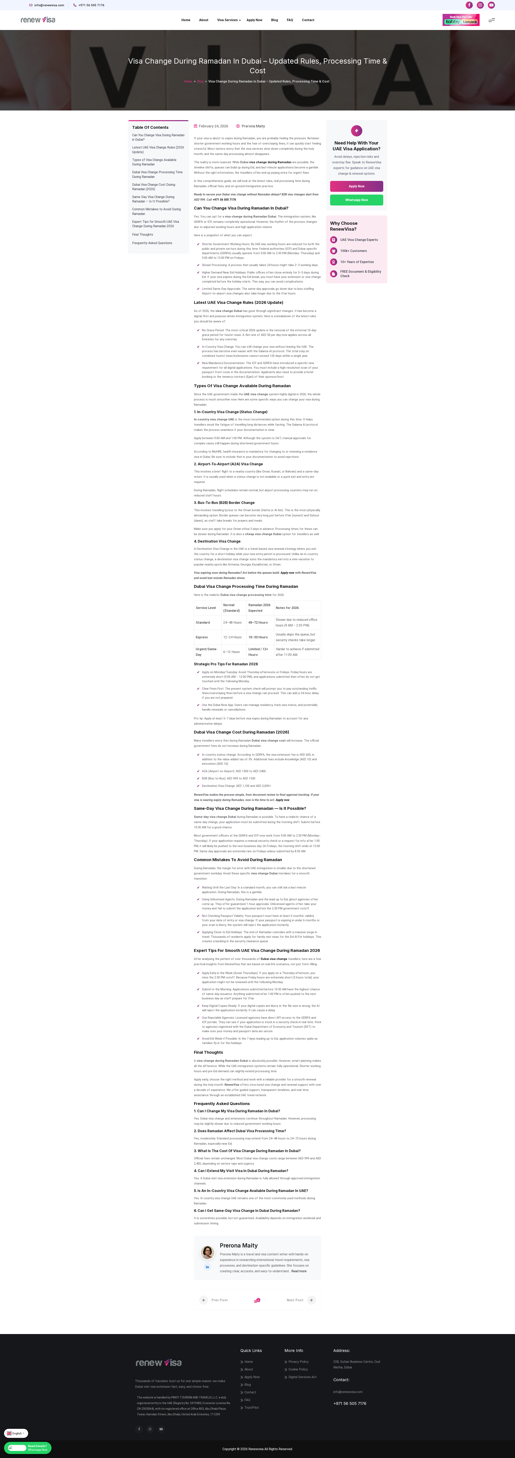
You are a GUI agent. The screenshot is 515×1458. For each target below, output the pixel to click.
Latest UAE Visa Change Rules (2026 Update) (158, 149)
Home (185, 20)
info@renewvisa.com (49, 5)
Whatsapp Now (356, 200)
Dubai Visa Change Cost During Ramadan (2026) (153, 187)
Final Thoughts (142, 234)
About (203, 20)
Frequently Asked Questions (152, 243)
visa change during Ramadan (270, 162)
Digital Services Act (302, 1377)
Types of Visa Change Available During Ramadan (154, 162)
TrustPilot (251, 1408)
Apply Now (254, 20)
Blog (274, 20)
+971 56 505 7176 (91, 5)
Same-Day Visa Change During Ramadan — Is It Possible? (153, 199)
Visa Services (227, 20)
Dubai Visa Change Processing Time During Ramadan (157, 174)
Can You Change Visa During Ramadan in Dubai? (158, 137)
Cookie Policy (298, 1369)
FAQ (290, 20)
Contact (308, 20)
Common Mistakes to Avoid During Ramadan (156, 211)
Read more (299, 1271)
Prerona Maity (253, 126)
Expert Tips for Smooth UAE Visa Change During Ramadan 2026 (155, 224)
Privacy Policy (298, 1362)
